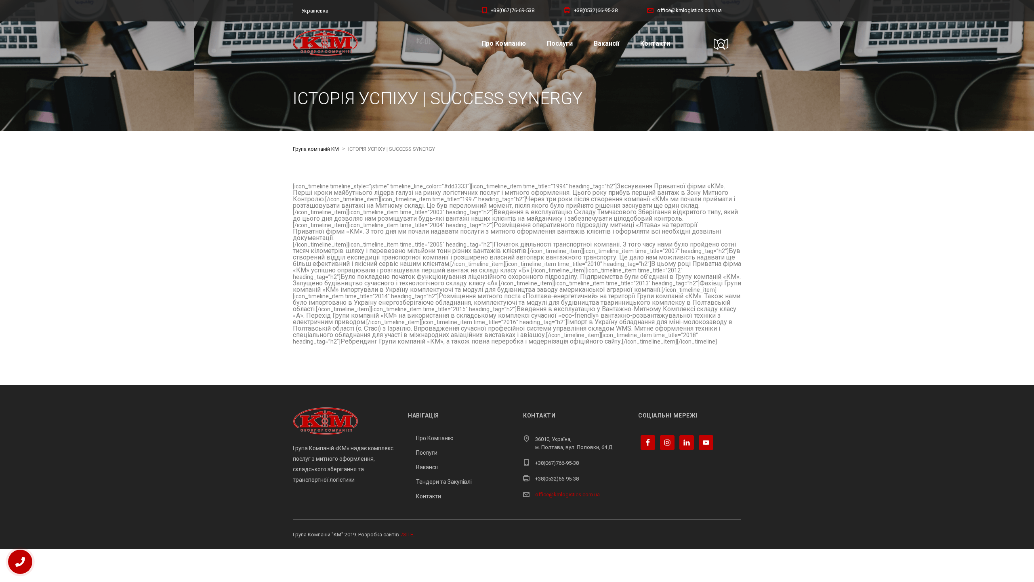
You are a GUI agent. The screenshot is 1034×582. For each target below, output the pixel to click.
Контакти (655, 43)
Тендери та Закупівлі (444, 482)
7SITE (406, 534)
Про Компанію (503, 43)
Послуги (560, 43)
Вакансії (606, 43)
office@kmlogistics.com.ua (567, 494)
